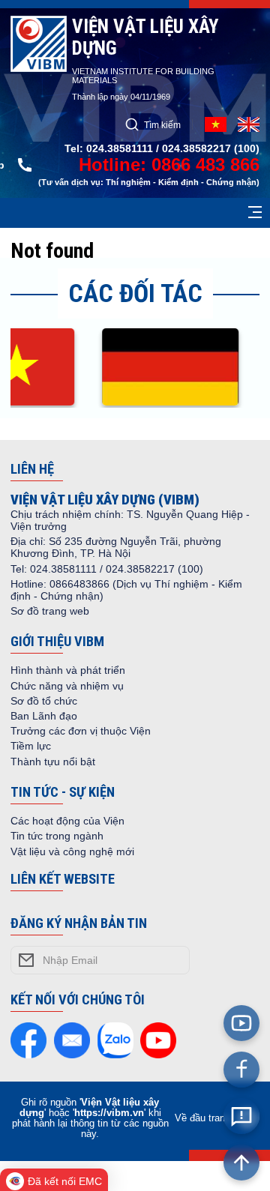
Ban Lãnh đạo (43, 716)
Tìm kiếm (162, 125)
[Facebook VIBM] (242, 1070)
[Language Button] (249, 124)
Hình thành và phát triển (67, 670)
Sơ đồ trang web (49, 611)
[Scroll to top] (242, 1163)
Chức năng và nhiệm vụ (67, 686)
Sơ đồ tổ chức (43, 701)
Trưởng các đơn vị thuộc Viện (80, 731)
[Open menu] (255, 213)
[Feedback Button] (242, 1116)
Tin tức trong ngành (57, 836)
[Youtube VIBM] (242, 1023)
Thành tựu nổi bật (52, 762)
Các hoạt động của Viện (67, 821)
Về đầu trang (202, 1118)
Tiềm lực (30, 746)
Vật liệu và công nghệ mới (72, 851)
